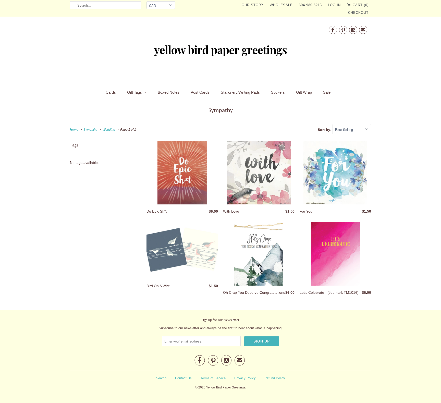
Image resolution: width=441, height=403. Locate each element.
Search (161, 378)
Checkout (358, 13)
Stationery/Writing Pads (240, 92)
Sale (326, 92)
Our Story (253, 5)
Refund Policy (274, 378)
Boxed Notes (168, 92)
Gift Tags (134, 92)
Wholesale (281, 5)
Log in (334, 5)
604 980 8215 (310, 5)
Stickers (278, 92)
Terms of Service (213, 378)
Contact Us (183, 378)
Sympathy (221, 110)
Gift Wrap (304, 92)
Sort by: (325, 130)
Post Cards (200, 92)
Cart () (360, 5)
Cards (111, 92)
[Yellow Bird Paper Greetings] (220, 51)
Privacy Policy (245, 378)
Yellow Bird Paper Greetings (225, 387)
